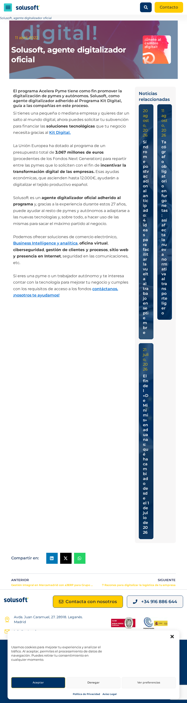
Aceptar (38, 682)
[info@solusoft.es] (7, 631)
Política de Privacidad (86, 694)
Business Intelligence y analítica (45, 243)
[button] (172, 636)
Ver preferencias (148, 682)
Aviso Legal (110, 694)
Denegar (93, 682)
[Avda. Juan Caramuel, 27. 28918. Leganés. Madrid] (7, 619)
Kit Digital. (60, 132)
